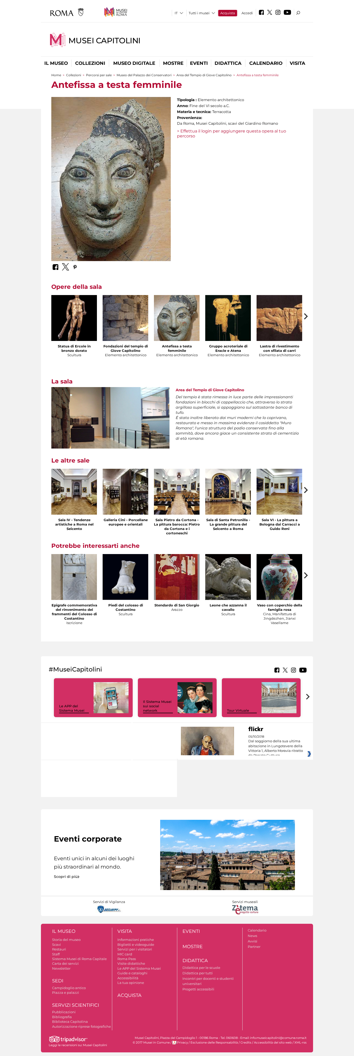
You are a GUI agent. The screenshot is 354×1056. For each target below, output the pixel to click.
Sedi (57, 980)
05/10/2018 (275, 746)
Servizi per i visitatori (134, 949)
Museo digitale (134, 63)
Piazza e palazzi (65, 992)
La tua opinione (130, 983)
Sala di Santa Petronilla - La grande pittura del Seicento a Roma (228, 524)
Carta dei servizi (65, 963)
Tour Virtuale (238, 710)
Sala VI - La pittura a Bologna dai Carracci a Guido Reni (279, 524)
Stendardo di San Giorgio (176, 605)
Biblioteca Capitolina (70, 1021)
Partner (254, 947)
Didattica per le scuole (201, 968)
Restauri (59, 949)
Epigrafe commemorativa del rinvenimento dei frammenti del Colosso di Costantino (74, 611)
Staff (56, 954)
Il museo (56, 63)
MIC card (124, 954)
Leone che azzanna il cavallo (228, 607)
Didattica (228, 63)
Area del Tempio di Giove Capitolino (204, 75)
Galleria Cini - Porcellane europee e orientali (126, 522)
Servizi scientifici (75, 1005)
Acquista (227, 13)
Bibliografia (62, 1017)
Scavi (56, 944)
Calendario (265, 63)
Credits (245, 1042)
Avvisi (252, 941)
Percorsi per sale (99, 75)
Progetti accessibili (198, 989)
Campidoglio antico (69, 988)
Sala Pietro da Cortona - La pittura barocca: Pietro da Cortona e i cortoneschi (177, 526)
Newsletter (61, 968)
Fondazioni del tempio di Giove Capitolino (125, 348)
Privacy (182, 1042)
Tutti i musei (199, 13)
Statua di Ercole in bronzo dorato (74, 348)
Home (56, 75)
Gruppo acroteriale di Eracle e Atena (228, 348)
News (252, 936)
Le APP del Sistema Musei (71, 708)
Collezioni (90, 63)
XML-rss (300, 1042)
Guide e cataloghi (132, 973)
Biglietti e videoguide (135, 944)
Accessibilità (127, 978)
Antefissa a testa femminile (177, 348)
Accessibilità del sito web (273, 1042)
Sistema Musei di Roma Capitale (79, 959)
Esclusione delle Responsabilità (214, 1042)
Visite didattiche (131, 963)
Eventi (199, 63)
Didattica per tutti (197, 973)
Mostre (173, 63)
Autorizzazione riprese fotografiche (81, 1026)
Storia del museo (66, 940)
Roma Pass (126, 959)
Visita (297, 63)
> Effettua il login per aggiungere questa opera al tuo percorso (231, 133)
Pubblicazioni (64, 1012)
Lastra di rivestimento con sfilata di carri (279, 348)
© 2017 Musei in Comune (151, 1042)
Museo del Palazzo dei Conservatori (144, 75)
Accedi (247, 13)
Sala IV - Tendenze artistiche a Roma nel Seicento (74, 524)
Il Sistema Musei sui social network (157, 706)
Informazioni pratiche (135, 940)
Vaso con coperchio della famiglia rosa (279, 607)
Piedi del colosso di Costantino (125, 607)
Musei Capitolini (104, 40)
